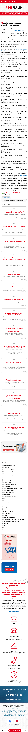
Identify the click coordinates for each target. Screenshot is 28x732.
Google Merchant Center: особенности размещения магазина (14, 412)
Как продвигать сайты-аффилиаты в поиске (14, 287)
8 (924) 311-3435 (14, 695)
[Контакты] (14, 2)
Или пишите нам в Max (12, 699)
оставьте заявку (15, 624)
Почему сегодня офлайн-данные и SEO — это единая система (14, 242)
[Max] (21, 1)
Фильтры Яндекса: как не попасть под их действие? (14, 428)
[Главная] (5, 2)
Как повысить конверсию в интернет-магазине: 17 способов (14, 314)
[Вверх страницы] (25, 731)
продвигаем (19, 590)
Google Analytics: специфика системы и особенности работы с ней (14, 379)
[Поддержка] (11, 2)
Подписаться (8, 450)
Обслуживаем (4, 13)
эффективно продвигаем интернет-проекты (16, 13)
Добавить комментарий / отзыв (14, 200)
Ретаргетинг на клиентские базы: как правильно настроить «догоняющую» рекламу (14, 397)
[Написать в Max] (7, 2)
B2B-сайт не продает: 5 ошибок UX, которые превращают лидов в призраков (14, 211)
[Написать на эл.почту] (9, 2)
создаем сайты (11, 583)
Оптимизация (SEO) (8, 17)
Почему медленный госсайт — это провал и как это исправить (14, 227)
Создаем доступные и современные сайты (10, 12)
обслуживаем (8, 590)
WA (19, 699)
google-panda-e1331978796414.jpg (13, 193)
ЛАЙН (14, 8)
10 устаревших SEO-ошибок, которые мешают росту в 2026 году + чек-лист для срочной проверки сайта (14, 259)
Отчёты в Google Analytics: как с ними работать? (14, 363)
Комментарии (6, 197)
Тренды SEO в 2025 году (14, 274)
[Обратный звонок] (2, 731)
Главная (2, 17)
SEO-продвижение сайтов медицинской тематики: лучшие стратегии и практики (14, 300)
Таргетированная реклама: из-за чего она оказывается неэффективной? (14, 347)
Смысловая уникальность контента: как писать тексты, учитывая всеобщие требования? (14, 330)
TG (21, 699)
